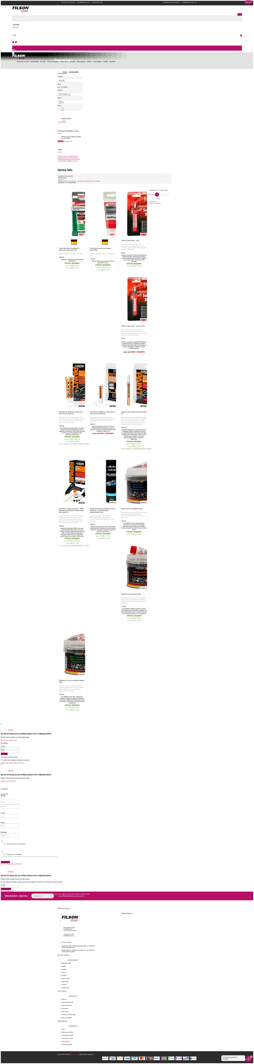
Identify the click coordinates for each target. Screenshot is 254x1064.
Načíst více (152, 201)
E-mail (3, 746)
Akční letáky (65, 981)
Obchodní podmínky (67, 1032)
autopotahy (66, 158)
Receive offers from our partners (16, 844)
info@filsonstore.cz (83, 2)
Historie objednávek (67, 1002)
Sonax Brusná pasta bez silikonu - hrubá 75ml (101, 249)
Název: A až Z (68, 181)
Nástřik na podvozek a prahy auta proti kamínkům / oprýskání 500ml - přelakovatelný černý (102, 510)
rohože (60, 159)
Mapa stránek (65, 978)
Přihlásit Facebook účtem (9, 740)
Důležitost (61, 181)
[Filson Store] (21, 9)
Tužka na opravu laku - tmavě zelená (133, 326)
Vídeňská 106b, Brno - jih (189, 2)
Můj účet (64, 999)
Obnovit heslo (6, 889)
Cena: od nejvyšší (95, 181)
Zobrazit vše (62, 122)
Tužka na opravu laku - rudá (130, 240)
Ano (63, 109)
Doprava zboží (66, 1041)
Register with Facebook (8, 781)
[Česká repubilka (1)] (70, 94)
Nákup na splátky (66, 1017)
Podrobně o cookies (67, 1038)
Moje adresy (65, 1011)
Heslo (2, 750)
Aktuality (64, 969)
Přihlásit (4, 754)
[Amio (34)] (70, 80)
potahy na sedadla (67, 156)
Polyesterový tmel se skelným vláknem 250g (71, 681)
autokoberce (75, 158)
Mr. (2, 796)
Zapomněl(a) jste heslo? (16, 763)
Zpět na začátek (155, 203)
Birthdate (4, 832)
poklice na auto (72, 161)
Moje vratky (65, 1008)
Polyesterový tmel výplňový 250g (131, 509)
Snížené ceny (65, 987)
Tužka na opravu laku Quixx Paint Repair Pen (134, 413)
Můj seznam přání (67, 1005)
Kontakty (64, 975)
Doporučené (66, 118)
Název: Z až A (76, 181)
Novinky (64, 984)
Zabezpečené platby (67, 1035)
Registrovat (4, 763)
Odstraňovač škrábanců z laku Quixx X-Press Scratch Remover (102, 413)
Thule (59, 156)
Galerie (63, 972)
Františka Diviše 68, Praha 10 (171, 2)
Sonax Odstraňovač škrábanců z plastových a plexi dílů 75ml (69, 249)
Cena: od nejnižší (85, 181)
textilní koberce (62, 161)
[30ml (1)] (70, 102)
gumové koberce (74, 159)
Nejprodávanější (66, 963)
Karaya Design (74, 1054)
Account (16, 25)
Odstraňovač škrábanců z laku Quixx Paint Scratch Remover (71, 413)
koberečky (65, 159)
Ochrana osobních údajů (69, 1014)
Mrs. (4, 796)
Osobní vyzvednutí (67, 1044)
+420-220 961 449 (98, 2)
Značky (64, 966)
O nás (63, 1029)
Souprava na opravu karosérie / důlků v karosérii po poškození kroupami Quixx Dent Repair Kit (71, 510)
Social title (4, 794)
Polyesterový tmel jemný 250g (131, 594)
